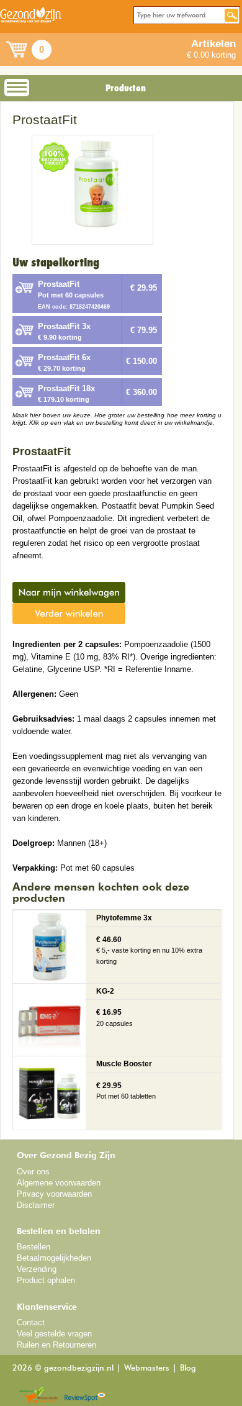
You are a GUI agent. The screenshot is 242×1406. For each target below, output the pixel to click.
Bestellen (33, 1246)
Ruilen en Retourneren (56, 1344)
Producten (125, 88)
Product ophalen (46, 1280)
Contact (31, 1322)
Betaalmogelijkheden (54, 1258)
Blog (188, 1368)
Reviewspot (85, 1396)
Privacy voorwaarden (54, 1194)
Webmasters (146, 1368)
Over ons (33, 1171)
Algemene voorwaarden (59, 1182)
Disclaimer (36, 1205)
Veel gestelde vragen (54, 1333)
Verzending (36, 1269)
